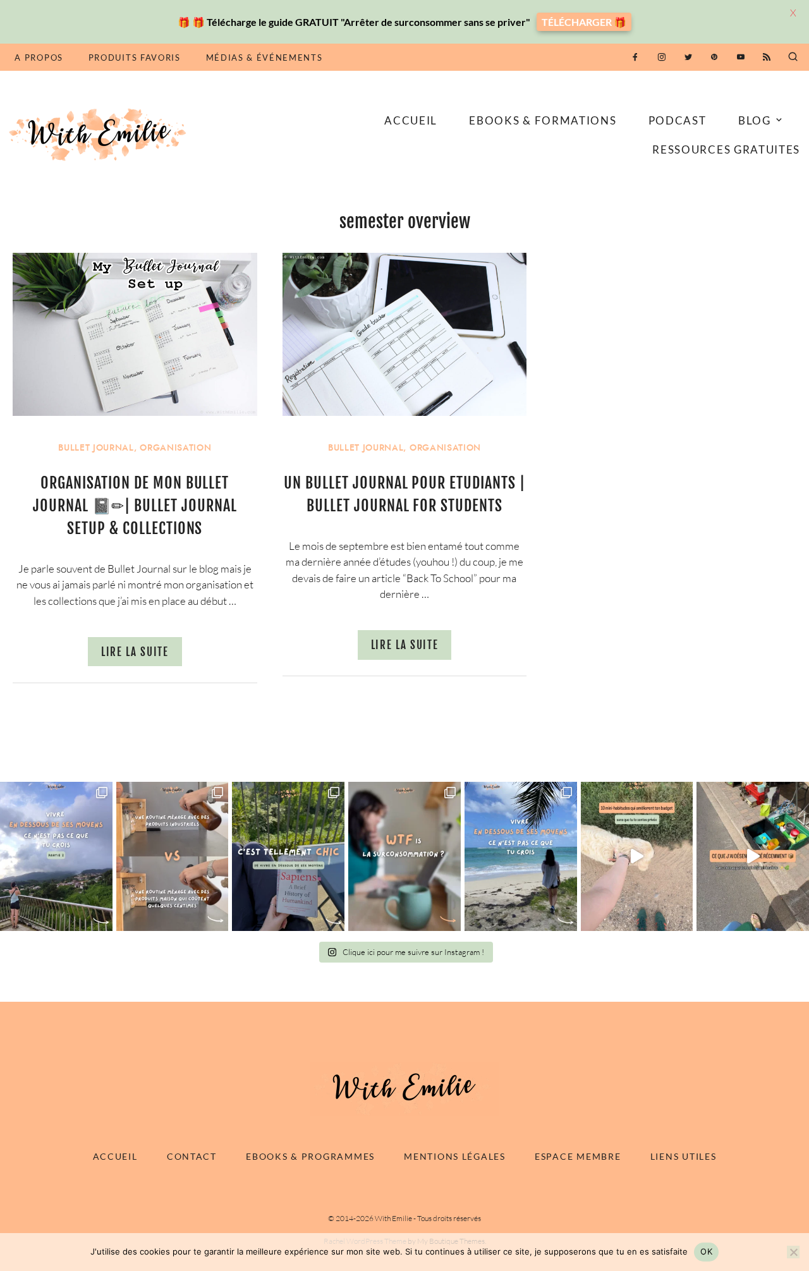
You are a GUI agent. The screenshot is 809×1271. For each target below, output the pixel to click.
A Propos (39, 57)
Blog (754, 120)
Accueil (410, 120)
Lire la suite (135, 652)
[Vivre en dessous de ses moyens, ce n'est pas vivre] (521, 856)
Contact (192, 1156)
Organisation (175, 448)
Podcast (677, 120)
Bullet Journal (96, 448)
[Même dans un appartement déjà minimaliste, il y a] (752, 856)
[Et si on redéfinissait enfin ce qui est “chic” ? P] (288, 856)
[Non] (793, 1252)
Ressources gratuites (726, 149)
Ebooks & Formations (542, 120)
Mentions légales (455, 1156)
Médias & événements (264, 57)
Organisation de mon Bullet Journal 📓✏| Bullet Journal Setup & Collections (135, 505)
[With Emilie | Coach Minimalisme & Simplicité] (100, 134)
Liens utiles (683, 1156)
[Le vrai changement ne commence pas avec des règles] (56, 856)
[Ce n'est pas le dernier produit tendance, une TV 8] (172, 856)
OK (706, 1251)
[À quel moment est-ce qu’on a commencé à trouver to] (404, 856)
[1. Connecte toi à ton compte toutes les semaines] (637, 856)
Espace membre (578, 1156)
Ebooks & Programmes (310, 1156)
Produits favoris (134, 57)
